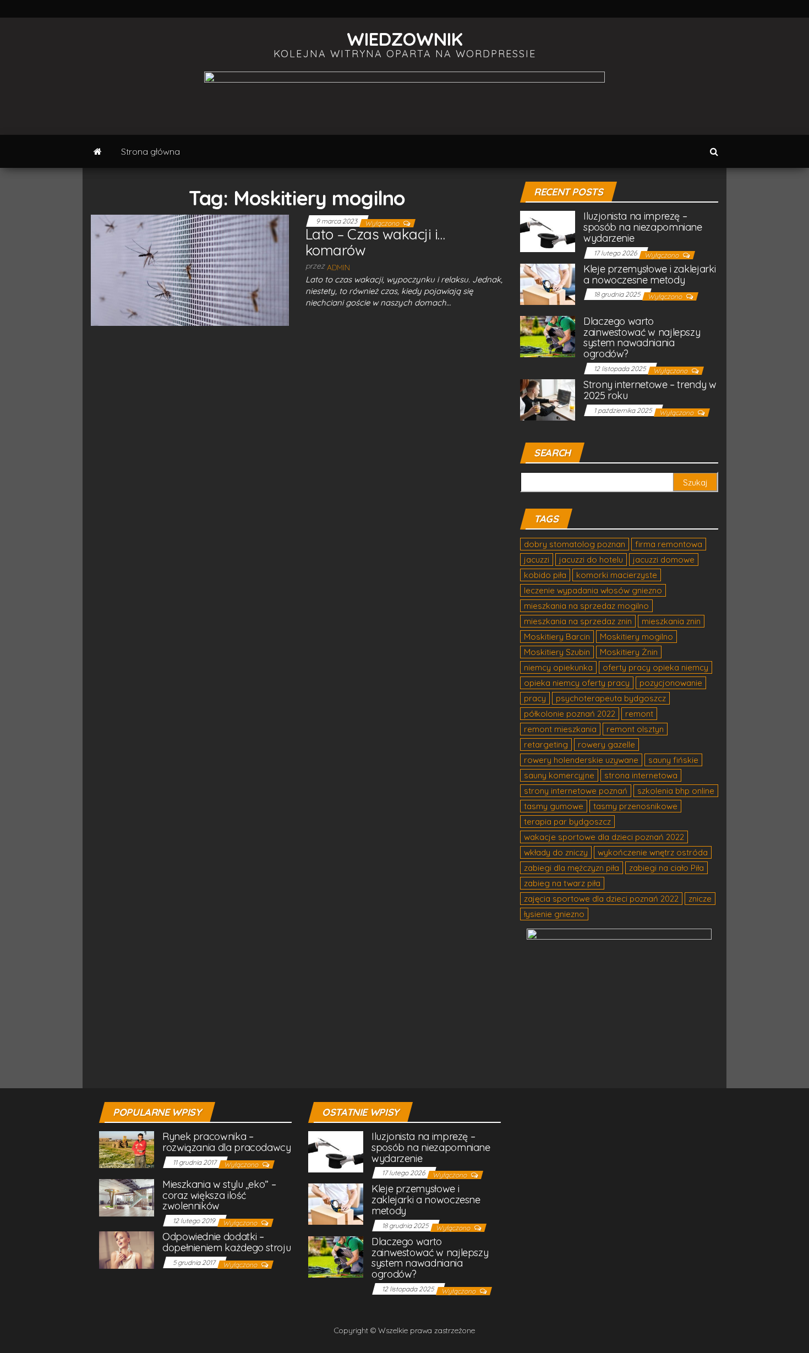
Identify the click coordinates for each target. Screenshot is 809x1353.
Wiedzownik (405, 39)
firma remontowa (668, 544)
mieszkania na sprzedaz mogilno (586, 606)
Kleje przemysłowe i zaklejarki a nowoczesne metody (649, 274)
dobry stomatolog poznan (574, 544)
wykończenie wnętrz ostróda (653, 852)
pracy (535, 698)
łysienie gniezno (554, 914)
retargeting (546, 744)
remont (639, 713)
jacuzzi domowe (664, 559)
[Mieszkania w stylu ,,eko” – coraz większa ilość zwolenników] (126, 1196)
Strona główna (150, 151)
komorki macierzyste (616, 575)
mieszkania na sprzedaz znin (578, 621)
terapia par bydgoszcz (567, 821)
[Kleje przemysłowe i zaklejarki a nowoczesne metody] (547, 283)
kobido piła (545, 575)
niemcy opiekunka (558, 667)
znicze (700, 898)
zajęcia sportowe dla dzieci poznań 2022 (601, 898)
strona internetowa (640, 775)
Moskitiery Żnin (629, 652)
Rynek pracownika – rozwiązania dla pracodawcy (226, 1142)
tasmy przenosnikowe (635, 806)
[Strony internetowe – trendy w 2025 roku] (547, 399)
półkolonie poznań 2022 (569, 713)
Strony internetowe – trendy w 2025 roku (650, 390)
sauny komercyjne (559, 775)
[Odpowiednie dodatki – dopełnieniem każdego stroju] (126, 1249)
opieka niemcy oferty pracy (577, 683)
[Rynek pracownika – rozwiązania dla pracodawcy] (126, 1148)
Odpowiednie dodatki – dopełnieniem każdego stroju (226, 1242)
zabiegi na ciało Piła (666, 868)
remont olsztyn (635, 729)
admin (338, 267)
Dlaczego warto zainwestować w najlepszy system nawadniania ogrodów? (641, 337)
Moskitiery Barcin (557, 636)
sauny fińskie (673, 760)
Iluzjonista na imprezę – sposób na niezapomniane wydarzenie (642, 227)
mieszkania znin (671, 621)
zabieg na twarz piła (562, 883)
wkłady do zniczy (556, 852)
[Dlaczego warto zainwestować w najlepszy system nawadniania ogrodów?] (547, 335)
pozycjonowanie (670, 683)
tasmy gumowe (553, 806)
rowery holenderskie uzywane (581, 760)
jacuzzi (536, 559)
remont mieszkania (560, 729)
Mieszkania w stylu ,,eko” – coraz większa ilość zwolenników (219, 1195)
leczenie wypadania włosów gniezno (593, 590)
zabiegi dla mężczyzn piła (571, 868)
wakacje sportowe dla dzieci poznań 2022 (604, 837)
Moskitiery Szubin (557, 652)
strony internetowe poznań (575, 790)
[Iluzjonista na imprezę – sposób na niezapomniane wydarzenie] (547, 231)
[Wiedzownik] (98, 151)
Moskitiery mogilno (636, 636)
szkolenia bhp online (675, 790)
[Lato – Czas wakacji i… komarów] (190, 270)
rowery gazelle (606, 744)
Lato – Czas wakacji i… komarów (375, 242)
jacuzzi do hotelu (591, 559)
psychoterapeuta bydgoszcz (611, 698)
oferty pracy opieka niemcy (655, 667)
